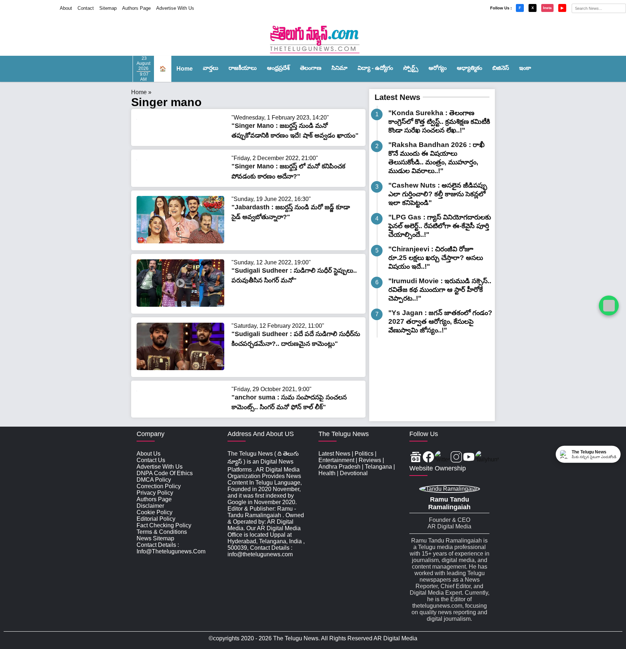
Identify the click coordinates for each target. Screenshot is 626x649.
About (66, 8)
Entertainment (336, 460)
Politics (364, 454)
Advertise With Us (175, 8)
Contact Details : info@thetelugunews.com (171, 548)
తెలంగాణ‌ (310, 68)
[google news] (415, 458)
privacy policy (155, 493)
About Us (148, 454)
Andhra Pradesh (339, 467)
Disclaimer (150, 506)
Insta (547, 8)
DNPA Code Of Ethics (165, 473)
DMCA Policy (154, 480)
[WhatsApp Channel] (609, 305)
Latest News (397, 97)
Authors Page (136, 8)
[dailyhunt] (487, 458)
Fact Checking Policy (164, 525)
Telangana (378, 467)
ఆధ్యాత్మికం (469, 68)
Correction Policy (159, 486)
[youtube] (469, 458)
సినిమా (339, 68)
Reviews (370, 460)
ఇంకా (525, 68)
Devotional (354, 473)
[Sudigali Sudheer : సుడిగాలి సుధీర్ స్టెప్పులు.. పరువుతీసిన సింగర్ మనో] (180, 305)
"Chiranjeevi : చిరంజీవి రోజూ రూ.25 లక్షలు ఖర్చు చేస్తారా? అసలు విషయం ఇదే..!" (435, 257)
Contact (86, 8)
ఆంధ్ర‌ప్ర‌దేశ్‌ (278, 68)
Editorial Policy (156, 519)
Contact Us (151, 460)
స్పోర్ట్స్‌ (410, 68)
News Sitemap (155, 538)
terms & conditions (162, 532)
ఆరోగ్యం (438, 68)
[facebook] (428, 458)
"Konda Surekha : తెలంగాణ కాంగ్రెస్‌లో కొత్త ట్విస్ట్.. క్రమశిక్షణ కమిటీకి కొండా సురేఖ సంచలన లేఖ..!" (439, 121)
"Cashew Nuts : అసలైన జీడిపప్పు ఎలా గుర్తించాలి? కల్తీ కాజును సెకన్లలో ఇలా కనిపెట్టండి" (437, 193)
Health (326, 473)
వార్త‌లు (210, 68)
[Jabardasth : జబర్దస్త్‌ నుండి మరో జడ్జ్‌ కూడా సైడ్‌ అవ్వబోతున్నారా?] (180, 241)
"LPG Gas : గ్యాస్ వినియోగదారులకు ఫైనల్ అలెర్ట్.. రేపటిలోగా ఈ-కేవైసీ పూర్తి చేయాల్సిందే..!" (439, 225)
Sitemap (108, 8)
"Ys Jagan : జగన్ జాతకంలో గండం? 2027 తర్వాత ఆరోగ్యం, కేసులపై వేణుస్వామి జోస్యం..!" (440, 321)
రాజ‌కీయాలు (243, 68)
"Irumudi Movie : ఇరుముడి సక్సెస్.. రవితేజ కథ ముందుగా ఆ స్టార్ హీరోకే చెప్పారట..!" (439, 289)
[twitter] (442, 458)
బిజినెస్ (500, 68)
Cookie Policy (154, 512)
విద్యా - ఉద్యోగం (375, 68)
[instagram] (456, 458)
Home (184, 69)
